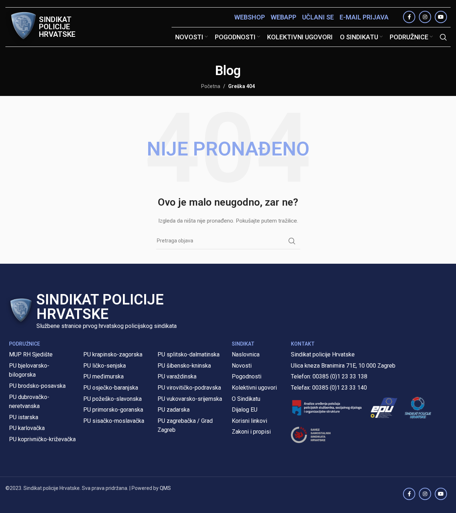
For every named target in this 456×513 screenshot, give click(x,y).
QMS (165, 488)
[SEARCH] (292, 241)
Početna (210, 86)
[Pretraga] (443, 37)
